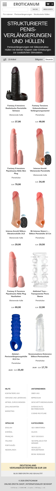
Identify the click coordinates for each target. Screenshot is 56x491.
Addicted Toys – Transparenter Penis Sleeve (40, 293)
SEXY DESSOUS (37, 436)
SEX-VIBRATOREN (38, 428)
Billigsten (39, 59)
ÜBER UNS (35, 393)
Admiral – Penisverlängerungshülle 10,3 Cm (16, 356)
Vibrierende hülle (16, 115)
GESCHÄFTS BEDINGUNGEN (42, 402)
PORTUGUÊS (10, 445)
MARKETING (9, 411)
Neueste (49, 59)
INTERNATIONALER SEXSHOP (39, 484)
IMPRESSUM (36, 398)
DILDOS (34, 432)
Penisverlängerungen (23, 14)
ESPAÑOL (9, 432)
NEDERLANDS (10, 450)
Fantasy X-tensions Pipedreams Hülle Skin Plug (16, 170)
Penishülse (40, 115)
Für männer (8, 14)
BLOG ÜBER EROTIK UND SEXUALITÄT (28, 473)
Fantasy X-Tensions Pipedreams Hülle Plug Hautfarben (16, 293)
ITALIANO (8, 441)
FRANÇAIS (9, 436)
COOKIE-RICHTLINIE (38, 413)
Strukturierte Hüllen (42, 14)
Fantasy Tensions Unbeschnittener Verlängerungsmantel (40, 108)
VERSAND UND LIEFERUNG (15, 398)
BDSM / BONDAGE (38, 454)
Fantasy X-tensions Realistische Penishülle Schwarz (16, 108)
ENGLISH (8, 428)
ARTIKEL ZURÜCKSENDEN (15, 402)
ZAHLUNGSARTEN (12, 407)
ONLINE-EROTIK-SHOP (14, 484)
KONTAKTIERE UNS (12, 393)
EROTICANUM (26, 4)
